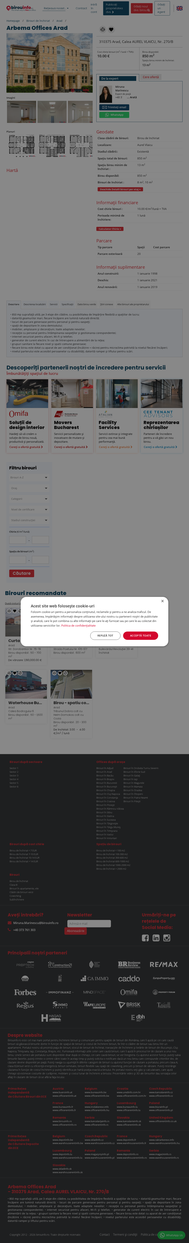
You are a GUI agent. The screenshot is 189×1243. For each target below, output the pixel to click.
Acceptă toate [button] (140, 635)
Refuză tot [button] (105, 635)
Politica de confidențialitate (78, 625)
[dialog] (94, 621)
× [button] (162, 601)
